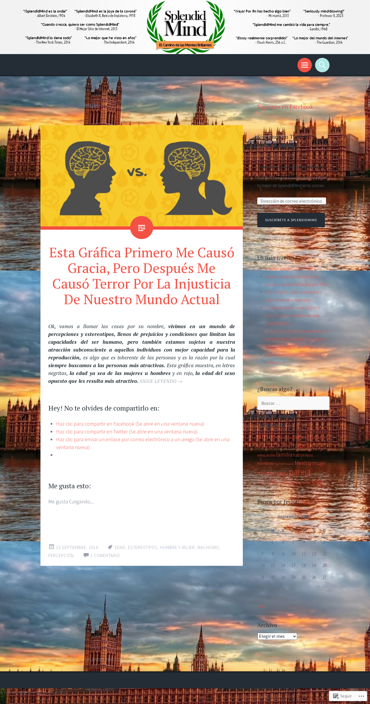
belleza (284, 437)
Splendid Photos (103, 659)
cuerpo (279, 447)
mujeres (265, 473)
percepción (61, 555)
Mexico (303, 463)
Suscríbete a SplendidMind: (291, 166)
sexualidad (283, 483)
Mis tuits (264, 148)
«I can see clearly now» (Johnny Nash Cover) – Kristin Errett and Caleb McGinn (292, 315)
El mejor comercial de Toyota (290, 268)
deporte (309, 447)
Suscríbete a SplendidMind (291, 220)
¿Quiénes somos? (282, 659)
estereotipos (143, 547)
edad (120, 547)
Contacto (320, 659)
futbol (298, 455)
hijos (309, 455)
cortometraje (265, 447)
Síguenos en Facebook (285, 106)
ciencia (300, 437)
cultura (294, 445)
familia (284, 454)
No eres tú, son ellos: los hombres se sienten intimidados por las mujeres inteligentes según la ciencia (296, 339)
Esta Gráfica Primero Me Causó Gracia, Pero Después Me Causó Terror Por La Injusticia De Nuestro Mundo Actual (141, 275)
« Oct (261, 606)
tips (308, 483)
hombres (265, 463)
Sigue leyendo (161, 381)
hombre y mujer (177, 547)
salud (266, 481)
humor (279, 463)
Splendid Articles (57, 659)
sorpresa (298, 482)
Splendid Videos (148, 659)
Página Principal (237, 659)
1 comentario (105, 555)
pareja (299, 471)
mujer (319, 462)
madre (289, 464)
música (281, 473)
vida (317, 481)
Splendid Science (193, 659)
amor (266, 435)
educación (266, 455)
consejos (317, 437)
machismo (208, 547)
